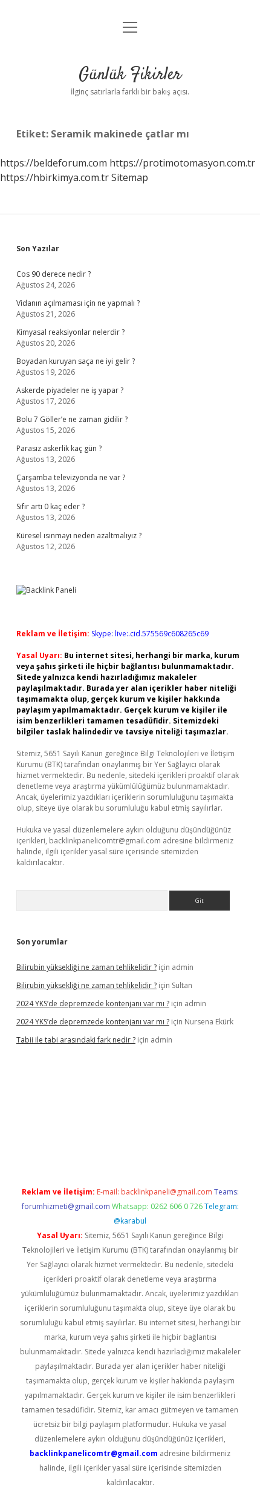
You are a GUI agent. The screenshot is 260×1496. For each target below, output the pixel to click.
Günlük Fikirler (130, 75)
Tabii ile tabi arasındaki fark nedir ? (75, 1040)
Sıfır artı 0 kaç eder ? (50, 506)
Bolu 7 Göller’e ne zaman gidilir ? (72, 419)
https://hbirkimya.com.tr (54, 177)
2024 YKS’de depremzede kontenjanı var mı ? (92, 1003)
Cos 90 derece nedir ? (53, 274)
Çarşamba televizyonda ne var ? (70, 477)
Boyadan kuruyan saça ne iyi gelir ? (75, 361)
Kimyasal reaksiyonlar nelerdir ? (70, 332)
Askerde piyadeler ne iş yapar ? (69, 390)
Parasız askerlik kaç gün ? (59, 448)
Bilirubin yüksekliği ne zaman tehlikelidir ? (86, 967)
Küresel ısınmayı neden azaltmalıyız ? (78, 535)
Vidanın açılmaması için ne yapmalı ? (78, 303)
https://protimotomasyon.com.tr (182, 163)
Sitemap (129, 177)
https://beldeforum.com (53, 163)
